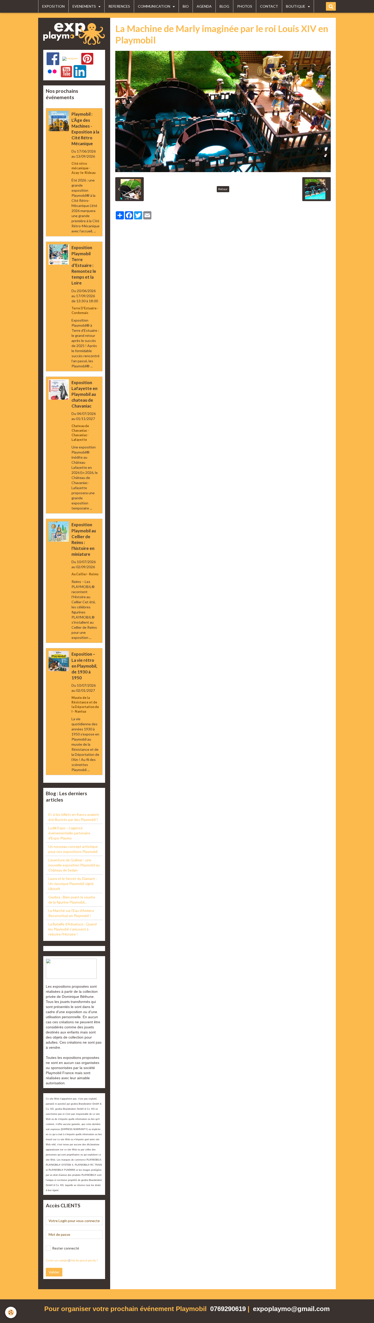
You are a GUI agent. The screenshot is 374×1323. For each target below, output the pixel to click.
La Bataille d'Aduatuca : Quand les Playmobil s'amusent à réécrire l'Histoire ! (72, 929)
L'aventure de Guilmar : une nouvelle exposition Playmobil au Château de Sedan (74, 865)
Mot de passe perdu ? (84, 1260)
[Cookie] (11, 1312)
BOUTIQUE (296, 6)
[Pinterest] (87, 58)
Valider (54, 1272)
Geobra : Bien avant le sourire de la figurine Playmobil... (71, 899)
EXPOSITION (53, 6)
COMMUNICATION (154, 6)
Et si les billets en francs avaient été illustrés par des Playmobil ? (73, 817)
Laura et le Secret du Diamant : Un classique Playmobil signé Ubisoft (72, 883)
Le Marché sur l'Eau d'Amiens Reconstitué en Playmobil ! (71, 913)
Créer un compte (57, 1260)
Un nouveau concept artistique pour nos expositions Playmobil (73, 849)
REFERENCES (119, 6)
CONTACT (269, 6)
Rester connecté (65, 1248)
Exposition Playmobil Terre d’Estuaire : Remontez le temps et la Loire (83, 265)
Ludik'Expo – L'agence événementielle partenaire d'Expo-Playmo (69, 833)
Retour (223, 189)
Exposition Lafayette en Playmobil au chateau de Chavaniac (84, 394)
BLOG (224, 6)
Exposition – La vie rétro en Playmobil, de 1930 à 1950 (84, 666)
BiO (186, 6)
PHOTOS (244, 6)
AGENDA (204, 6)
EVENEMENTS (85, 6)
